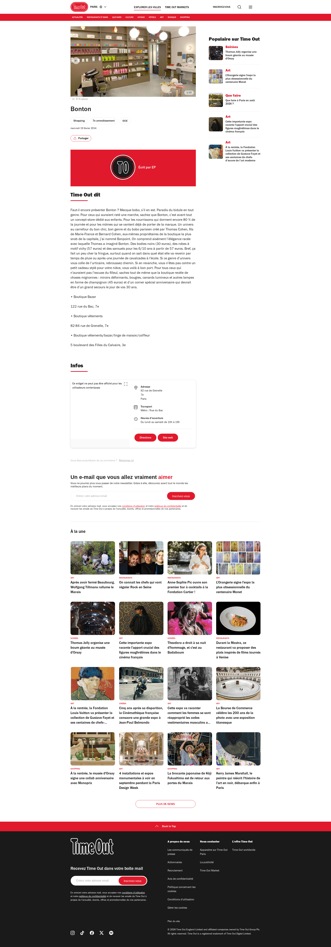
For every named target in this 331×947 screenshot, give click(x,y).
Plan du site (174, 921)
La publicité (207, 862)
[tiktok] (82, 933)
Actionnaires (175, 862)
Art (162, 18)
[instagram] (73, 933)
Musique (172, 18)
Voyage (141, 18)
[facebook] (92, 933)
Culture (129, 18)
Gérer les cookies (177, 908)
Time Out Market (209, 871)
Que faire (116, 18)
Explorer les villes (147, 7)
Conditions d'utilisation (181, 899)
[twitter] (101, 933)
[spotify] (111, 933)
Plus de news (165, 804)
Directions (145, 438)
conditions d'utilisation (133, 506)
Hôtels (152, 18)
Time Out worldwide (243, 850)
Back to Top (169, 826)
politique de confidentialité (167, 506)
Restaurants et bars (97, 18)
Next (190, 60)
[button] (125, 384)
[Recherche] (239, 7)
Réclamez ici (126, 460)
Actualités (77, 18)
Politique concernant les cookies (181, 889)
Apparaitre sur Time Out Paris (214, 852)
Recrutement (175, 871)
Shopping (185, 18)
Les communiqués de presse (180, 852)
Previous (76, 60)
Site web (168, 438)
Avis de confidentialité (180, 879)
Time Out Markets (177, 7)
